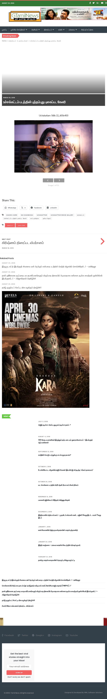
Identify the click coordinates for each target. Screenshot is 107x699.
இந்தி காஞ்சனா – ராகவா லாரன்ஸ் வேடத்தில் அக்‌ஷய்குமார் (59, 545)
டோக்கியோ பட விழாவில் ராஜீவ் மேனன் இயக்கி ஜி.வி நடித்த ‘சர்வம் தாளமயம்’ (65, 470)
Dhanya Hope (11, 215)
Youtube (73, 635)
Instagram (56, 635)
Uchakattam (42, 215)
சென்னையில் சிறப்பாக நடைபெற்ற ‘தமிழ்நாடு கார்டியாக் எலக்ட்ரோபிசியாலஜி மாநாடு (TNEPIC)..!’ (36, 585)
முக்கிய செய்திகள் (18, 30)
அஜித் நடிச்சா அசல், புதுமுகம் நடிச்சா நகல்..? (54, 425)
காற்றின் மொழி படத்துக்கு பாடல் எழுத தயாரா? (54, 455)
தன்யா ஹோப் (47, 218)
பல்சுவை (72, 30)
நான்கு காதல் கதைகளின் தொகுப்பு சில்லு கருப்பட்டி (56, 560)
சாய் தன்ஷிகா (34, 218)
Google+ (39, 635)
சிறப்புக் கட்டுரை (87, 30)
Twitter (24, 635)
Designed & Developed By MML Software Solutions (83, 692)
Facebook (9, 635)
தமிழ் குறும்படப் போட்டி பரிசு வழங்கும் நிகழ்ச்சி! (21, 287)
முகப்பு (4, 30)
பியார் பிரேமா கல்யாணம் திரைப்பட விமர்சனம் (17, 606)
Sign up (19, 673)
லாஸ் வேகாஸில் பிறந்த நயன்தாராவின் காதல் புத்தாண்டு (58, 530)
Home (4, 41)
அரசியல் (34, 30)
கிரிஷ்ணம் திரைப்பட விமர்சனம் (23, 242)
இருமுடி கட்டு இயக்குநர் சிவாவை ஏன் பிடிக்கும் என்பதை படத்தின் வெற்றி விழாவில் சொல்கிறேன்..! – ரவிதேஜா (49, 266)
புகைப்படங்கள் (23, 41)
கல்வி (60, 30)
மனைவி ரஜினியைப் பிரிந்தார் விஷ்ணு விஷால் (54, 500)
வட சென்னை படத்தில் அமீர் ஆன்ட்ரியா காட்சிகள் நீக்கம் (58, 485)
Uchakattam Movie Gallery (62, 215)
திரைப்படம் (48, 30)
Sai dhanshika (27, 215)
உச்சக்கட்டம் (80, 215)
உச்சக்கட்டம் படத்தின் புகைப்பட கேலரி (15, 218)
